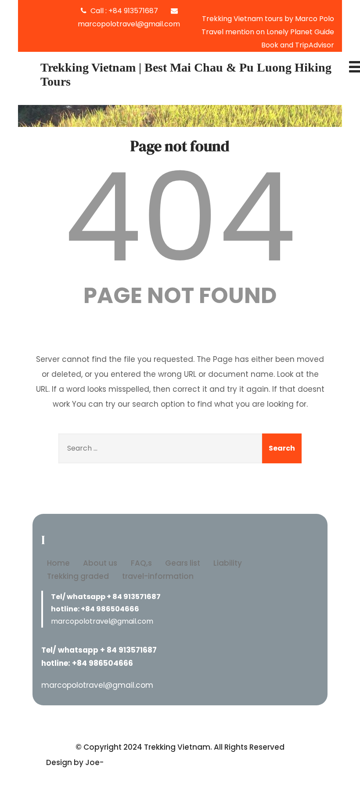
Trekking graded (78, 576)
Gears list (182, 563)
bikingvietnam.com (142, 762)
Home (58, 563)
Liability (227, 563)
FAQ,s (141, 563)
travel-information (158, 576)
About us (100, 563)
